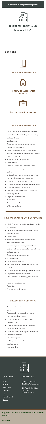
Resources (6, 391)
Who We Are (7, 388)
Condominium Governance (23, 72)
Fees (4, 394)
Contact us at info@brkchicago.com (23, 5)
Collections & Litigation (23, 112)
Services (6, 384)
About (5, 381)
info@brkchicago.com (33, 384)
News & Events (8, 397)
